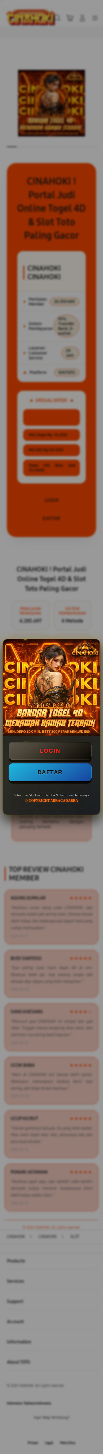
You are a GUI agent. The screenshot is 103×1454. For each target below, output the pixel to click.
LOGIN (50, 751)
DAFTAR (50, 772)
